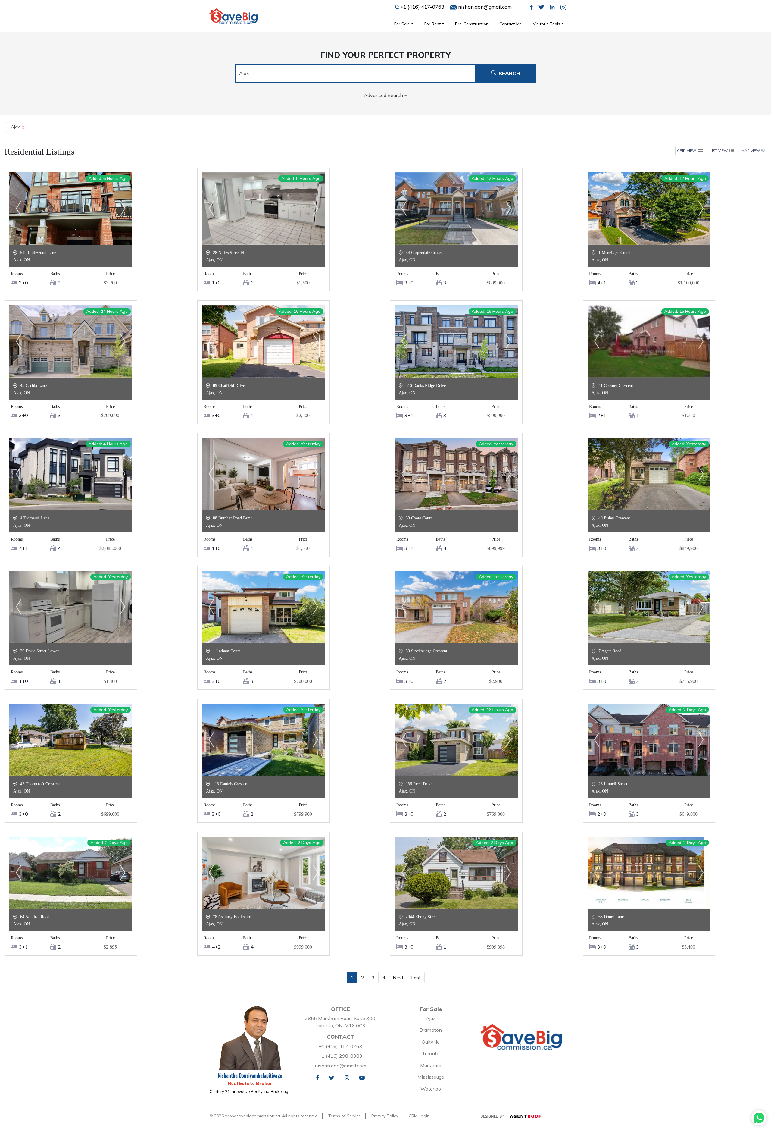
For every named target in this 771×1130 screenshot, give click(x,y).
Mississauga (430, 1077)
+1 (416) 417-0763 (421, 7)
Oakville (431, 1042)
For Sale (402, 24)
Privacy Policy (384, 1116)
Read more (70, 238)
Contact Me (510, 24)
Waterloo (430, 1089)
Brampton (431, 1030)
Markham (430, 1065)
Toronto (430, 1053)
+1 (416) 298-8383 (340, 1056)
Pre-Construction (472, 24)
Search (509, 73)
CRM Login (419, 1116)
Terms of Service (344, 1116)
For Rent (432, 24)
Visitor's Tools (546, 24)
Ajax (431, 1018)
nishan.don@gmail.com (484, 7)
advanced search (384, 95)
